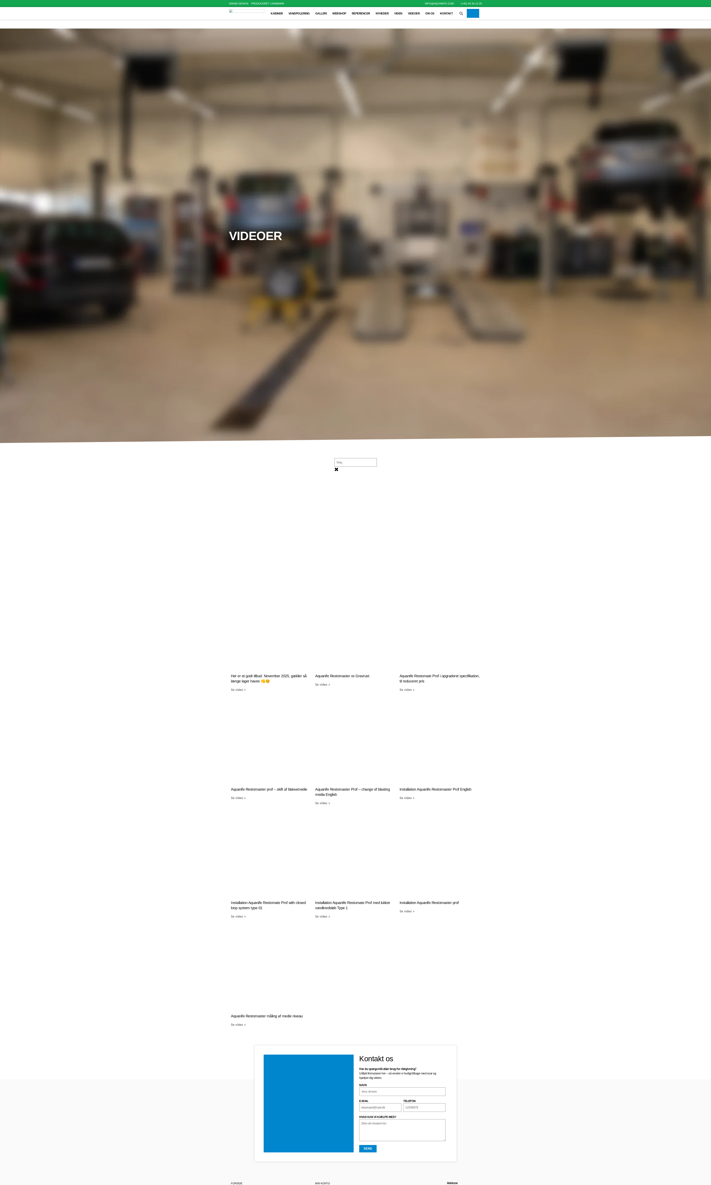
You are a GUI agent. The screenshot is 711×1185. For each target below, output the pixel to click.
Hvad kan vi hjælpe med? (377, 1117)
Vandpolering (299, 13)
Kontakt (446, 13)
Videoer (414, 13)
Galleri (321, 13)
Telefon (409, 1101)
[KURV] (473, 13)
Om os (429, 13)
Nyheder (382, 13)
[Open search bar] (461, 13)
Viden (398, 13)
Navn (363, 1085)
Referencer (361, 13)
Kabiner (277, 13)
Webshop (339, 13)
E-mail (363, 1101)
